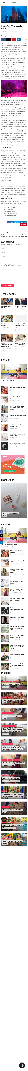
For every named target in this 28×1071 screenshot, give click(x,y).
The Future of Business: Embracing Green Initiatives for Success (18, 444)
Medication (14, 681)
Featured (5, 838)
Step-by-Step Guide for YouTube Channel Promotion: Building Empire (17, 628)
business (17, 170)
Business (5, 713)
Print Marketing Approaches (5, 324)
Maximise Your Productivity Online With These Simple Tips (6, 344)
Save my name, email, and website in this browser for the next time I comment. (12, 265)
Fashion (5, 697)
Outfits (9, 697)
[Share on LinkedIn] (19, 39)
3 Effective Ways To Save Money (17, 617)
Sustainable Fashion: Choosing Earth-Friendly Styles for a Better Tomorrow (18, 665)
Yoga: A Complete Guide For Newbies (9, 381)
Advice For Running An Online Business (6, 307)
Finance (10, 713)
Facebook (10, 222)
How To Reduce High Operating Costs (17, 397)
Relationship (6, 806)
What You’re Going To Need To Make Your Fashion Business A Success (18, 416)
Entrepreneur (12, 726)
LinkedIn (24, 222)
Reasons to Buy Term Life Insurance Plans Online (20, 343)
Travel (10, 838)
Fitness (4, 681)
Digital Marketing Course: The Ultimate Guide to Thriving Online (17, 655)
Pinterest (24, 224)
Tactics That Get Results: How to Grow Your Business (17, 434)
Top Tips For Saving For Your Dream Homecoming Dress (18, 425)
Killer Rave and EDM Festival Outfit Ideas (17, 388)
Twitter (17, 222)
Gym (9, 681)
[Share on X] (8, 39)
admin (5, 31)
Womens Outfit (16, 759)
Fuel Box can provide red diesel (10, 111)
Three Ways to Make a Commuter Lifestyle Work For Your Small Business (17, 407)
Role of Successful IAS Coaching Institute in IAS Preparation (20, 325)
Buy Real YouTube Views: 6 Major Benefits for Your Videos (17, 636)
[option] (14, 500)
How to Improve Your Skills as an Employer (20, 307)
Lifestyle (5, 775)
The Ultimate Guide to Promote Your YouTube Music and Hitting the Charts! (17, 646)
